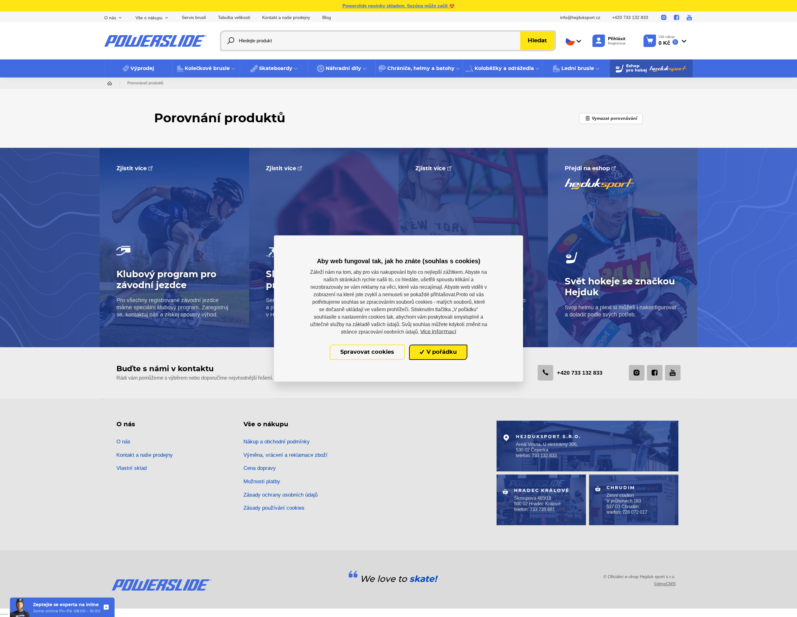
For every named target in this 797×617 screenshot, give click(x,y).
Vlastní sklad (131, 468)
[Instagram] (663, 17)
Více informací (438, 331)
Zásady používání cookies (273, 508)
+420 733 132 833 (630, 17)
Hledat (537, 41)
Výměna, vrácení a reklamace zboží (285, 455)
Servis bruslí (194, 17)
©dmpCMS (665, 583)
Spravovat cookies (367, 352)
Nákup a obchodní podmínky (276, 442)
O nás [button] (110, 18)
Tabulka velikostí (234, 17)
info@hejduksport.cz (580, 17)
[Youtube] (689, 17)
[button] (206, 68)
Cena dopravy (259, 468)
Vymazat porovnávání (614, 118)
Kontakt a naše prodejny (286, 17)
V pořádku (441, 352)
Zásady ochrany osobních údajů (280, 495)
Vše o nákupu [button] (149, 18)
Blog (326, 17)
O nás (123, 442)
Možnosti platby (261, 481)
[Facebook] (676, 17)
